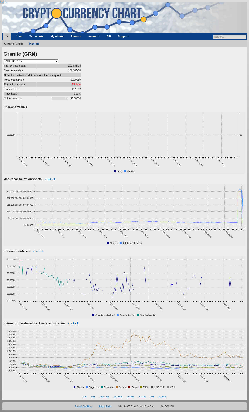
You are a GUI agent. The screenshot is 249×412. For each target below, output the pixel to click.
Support (123, 36)
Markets (34, 43)
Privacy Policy (105, 406)
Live (19, 36)
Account (93, 36)
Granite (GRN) (13, 43)
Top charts (36, 36)
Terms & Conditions (83, 406)
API (108, 36)
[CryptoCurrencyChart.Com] (124, 17)
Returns (76, 36)
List (7, 36)
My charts (57, 36)
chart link (50, 179)
